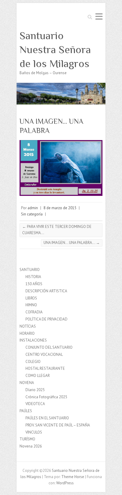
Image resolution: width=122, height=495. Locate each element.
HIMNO (31, 304)
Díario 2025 (35, 389)
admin (33, 207)
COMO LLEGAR (37, 375)
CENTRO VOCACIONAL (44, 354)
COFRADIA (34, 312)
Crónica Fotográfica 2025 (46, 396)
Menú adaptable (98, 16)
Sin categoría (32, 214)
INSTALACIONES (33, 340)
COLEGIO (33, 361)
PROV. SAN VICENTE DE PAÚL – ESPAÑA (57, 425)
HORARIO (27, 333)
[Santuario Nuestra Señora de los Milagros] (61, 85)
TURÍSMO (27, 439)
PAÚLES (26, 410)
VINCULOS (33, 432)
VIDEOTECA (35, 403)
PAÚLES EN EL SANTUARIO (47, 418)
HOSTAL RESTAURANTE (45, 368)
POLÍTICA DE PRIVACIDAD (46, 319)
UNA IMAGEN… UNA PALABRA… (72, 242)
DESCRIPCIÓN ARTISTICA (46, 290)
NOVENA (27, 382)
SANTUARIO (30, 269)
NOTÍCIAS (28, 326)
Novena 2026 (31, 446)
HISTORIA (33, 276)
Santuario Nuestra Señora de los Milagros (55, 49)
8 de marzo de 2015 (60, 207)
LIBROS (31, 298)
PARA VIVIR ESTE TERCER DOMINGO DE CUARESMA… (57, 229)
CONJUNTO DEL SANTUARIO (49, 347)
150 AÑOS (33, 283)
